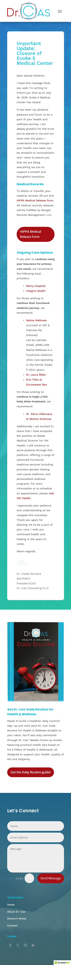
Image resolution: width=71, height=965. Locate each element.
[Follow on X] (18, 945)
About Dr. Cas (16, 911)
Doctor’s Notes (16, 918)
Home (11, 904)
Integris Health (35, 290)
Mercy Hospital (35, 285)
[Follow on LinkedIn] (33, 945)
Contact (12, 925)
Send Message (51, 878)
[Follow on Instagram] (25, 945)
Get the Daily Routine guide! (31, 772)
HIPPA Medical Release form (35, 200)
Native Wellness (36, 320)
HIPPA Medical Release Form (30, 234)
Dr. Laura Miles (36, 374)
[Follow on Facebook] (10, 945)
